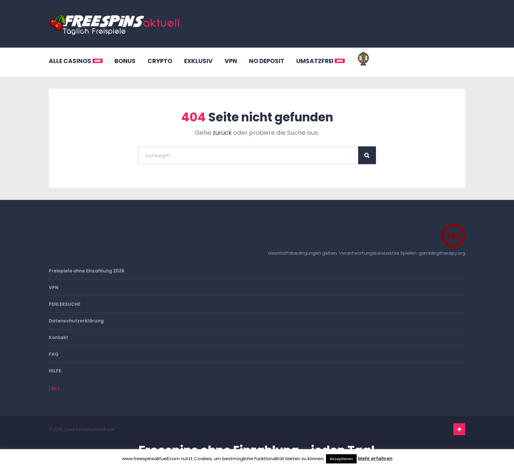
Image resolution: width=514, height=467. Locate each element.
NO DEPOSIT (266, 61)
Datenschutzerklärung (76, 321)
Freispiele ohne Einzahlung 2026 (86, 271)
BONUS (125, 61)
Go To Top (459, 429)
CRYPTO (160, 61)
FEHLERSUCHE (64, 304)
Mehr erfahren (375, 458)
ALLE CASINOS (71, 61)
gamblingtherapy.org (442, 253)
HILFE (55, 371)
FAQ (53, 354)
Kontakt (58, 337)
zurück (222, 132)
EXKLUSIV (198, 61)
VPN (231, 61)
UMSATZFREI (315, 61)
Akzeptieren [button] (341, 459)
